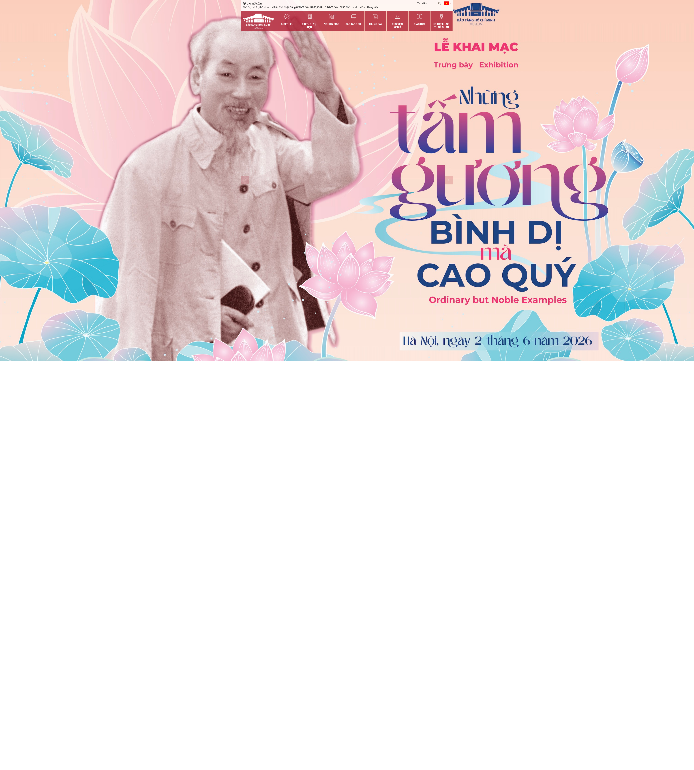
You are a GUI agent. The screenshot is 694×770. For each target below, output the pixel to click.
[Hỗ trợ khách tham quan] (442, 16)
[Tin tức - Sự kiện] (309, 16)
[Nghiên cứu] (331, 16)
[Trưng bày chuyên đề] (347, 180)
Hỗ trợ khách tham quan (441, 26)
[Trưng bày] (375, 16)
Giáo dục (419, 24)
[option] (347, 180)
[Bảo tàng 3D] (353, 16)
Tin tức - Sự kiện (309, 26)
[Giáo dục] (419, 16)
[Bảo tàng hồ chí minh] (258, 21)
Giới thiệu (287, 24)
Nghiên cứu (331, 24)
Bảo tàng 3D (353, 24)
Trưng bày (375, 24)
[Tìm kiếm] (439, 3)
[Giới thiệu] (287, 16)
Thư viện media (397, 26)
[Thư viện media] (397, 16)
